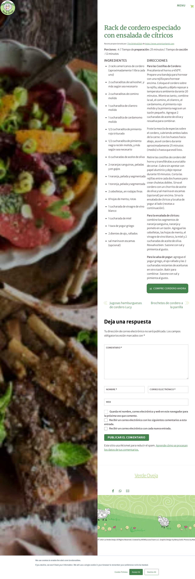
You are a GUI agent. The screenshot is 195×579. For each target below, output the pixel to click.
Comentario (114, 347)
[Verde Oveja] (7, 13)
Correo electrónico (163, 389)
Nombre (111, 389)
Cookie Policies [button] (121, 572)
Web (108, 402)
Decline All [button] (151, 572)
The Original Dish (134, 44)
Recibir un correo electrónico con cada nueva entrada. (140, 428)
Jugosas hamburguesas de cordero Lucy (126, 305)
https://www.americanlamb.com (159, 44)
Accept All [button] (136, 572)
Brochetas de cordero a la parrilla (167, 305)
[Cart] (192, 6)
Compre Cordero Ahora (169, 288)
